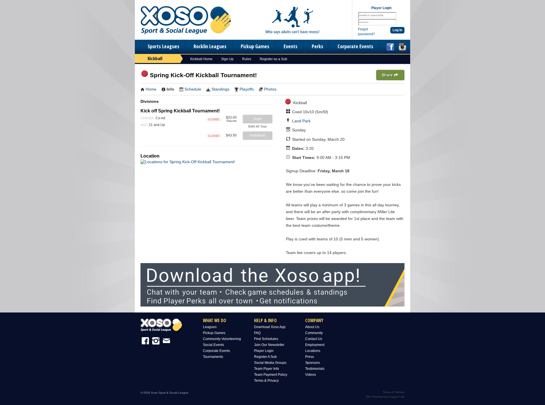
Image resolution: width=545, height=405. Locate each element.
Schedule (193, 89)
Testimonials (314, 369)
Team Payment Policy (270, 375)
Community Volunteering (222, 339)
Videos (310, 375)
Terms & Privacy (266, 381)
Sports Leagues (163, 46)
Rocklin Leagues (210, 46)
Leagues (210, 327)
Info (170, 89)
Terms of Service (393, 392)
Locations (312, 351)
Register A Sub (265, 357)
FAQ (257, 333)
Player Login (264, 351)
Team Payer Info (266, 369)
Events (290, 46)
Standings (220, 89)
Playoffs (247, 89)
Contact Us (313, 339)
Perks (317, 46)
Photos (270, 89)
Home (151, 89)
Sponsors (312, 363)
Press (309, 357)
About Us (312, 327)
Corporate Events (355, 46)
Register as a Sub (273, 59)
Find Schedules (266, 339)
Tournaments (213, 357)
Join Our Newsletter (269, 345)
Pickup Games (255, 46)
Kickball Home (201, 59)
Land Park (301, 121)
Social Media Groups (270, 363)
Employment (314, 345)
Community (314, 333)
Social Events (213, 345)
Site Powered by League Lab (385, 396)
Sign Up (227, 59)
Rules (246, 59)
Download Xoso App (270, 327)
